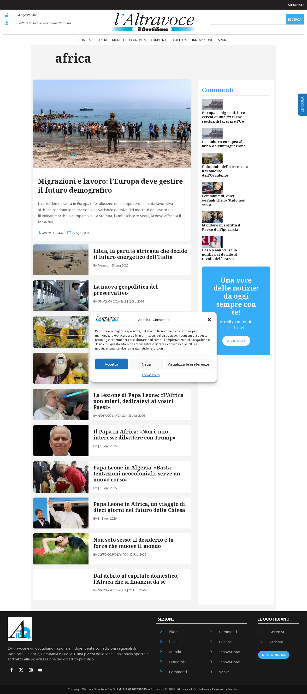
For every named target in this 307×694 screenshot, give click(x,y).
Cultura (180, 40)
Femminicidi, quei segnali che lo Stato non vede (223, 200)
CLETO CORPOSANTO (112, 554)
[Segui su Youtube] (40, 670)
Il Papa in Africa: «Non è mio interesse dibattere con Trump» (134, 434)
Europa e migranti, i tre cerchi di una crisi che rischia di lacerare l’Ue (223, 117)
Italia (102, 40)
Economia (137, 40)
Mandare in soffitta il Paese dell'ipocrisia (221, 227)
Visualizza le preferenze (188, 364)
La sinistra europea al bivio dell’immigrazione (224, 143)
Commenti (159, 40)
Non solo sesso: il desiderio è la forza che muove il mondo (133, 542)
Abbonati (296, 5)
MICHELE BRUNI (53, 233)
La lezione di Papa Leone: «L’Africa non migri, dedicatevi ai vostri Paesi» (138, 401)
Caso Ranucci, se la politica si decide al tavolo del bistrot (219, 254)
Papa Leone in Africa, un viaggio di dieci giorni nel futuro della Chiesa (139, 507)
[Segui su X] (21, 670)
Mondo (118, 40)
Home (82, 40)
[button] (209, 319)
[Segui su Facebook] (11, 670)
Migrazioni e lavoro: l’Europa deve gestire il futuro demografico (110, 185)
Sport (223, 40)
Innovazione (202, 40)
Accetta (111, 364)
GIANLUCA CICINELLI (112, 301)
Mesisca (103, 265)
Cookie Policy (151, 375)
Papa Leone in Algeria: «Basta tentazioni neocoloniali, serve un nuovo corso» (136, 473)
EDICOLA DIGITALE (274, 655)
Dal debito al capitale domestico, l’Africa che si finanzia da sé (136, 578)
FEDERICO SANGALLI (111, 415)
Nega (146, 364)
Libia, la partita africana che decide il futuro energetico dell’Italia (140, 254)
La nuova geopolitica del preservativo (125, 289)
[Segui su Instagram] (31, 670)
